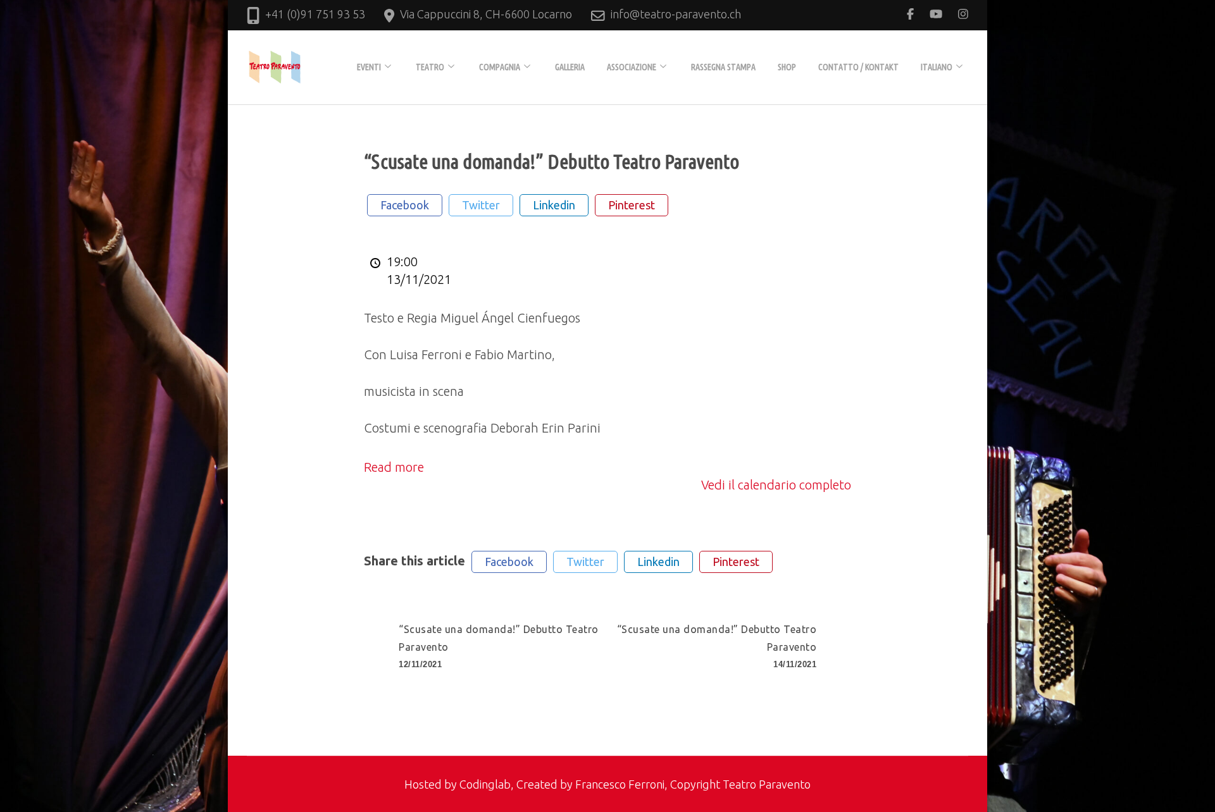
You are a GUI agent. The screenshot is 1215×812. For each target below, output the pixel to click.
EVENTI (369, 67)
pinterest (631, 205)
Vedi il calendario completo (776, 484)
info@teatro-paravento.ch (676, 14)
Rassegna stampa (723, 67)
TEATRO (430, 67)
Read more (394, 467)
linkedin (554, 205)
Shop (787, 67)
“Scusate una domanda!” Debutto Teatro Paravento (499, 646)
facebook (404, 205)
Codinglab (485, 784)
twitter (481, 205)
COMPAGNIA (499, 67)
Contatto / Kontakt (858, 67)
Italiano (936, 67)
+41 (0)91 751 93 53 (315, 14)
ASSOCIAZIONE (631, 67)
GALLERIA (570, 67)
